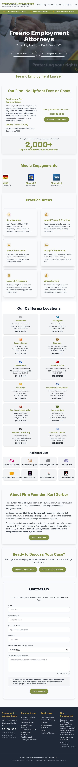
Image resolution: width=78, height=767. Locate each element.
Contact (50, 5)
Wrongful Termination (28, 717)
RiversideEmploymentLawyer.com (57, 346)
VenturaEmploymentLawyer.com (57, 436)
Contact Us (44, 728)
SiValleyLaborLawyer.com (21, 413)
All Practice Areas (46, 725)
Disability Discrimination (29, 740)
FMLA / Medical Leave (28, 730)
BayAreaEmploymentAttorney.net (57, 391)
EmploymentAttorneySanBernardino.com (57, 368)
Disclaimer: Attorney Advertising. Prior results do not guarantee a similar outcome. (39, 760)
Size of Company (14, 626)
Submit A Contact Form (24, 54)
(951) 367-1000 (57, 353)
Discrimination (25, 720)
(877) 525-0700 (57, 398)
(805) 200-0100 (57, 443)
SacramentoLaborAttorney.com (21, 368)
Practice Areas (27, 5)
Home (7, 5)
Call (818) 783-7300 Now (52, 570)
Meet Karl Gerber (39, 537)
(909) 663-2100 (57, 376)
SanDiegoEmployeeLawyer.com (21, 391)
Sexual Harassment (27, 722)
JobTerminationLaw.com (21, 436)
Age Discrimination (27, 737)
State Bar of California (48, 733)
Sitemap (43, 730)
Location (11, 636)
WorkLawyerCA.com (57, 413)
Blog (44, 5)
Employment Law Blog (48, 720)
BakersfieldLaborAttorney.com (20, 324)
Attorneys (14, 5)
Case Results (45, 722)
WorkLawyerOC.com (21, 346)
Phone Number (13, 616)
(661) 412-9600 (20, 331)
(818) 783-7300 (60, 5)
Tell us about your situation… (18, 656)
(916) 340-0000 (20, 376)
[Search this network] (76, 5)
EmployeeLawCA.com (57, 324)
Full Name (11, 606)
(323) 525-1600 (57, 331)
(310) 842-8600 (20, 443)
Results (38, 5)
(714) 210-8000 (20, 353)
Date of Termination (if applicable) (20, 645)
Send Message (39, 691)
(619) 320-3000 (20, 398)
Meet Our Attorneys (47, 717)
